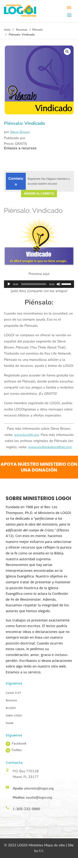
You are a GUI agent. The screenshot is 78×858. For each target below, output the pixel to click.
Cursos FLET (13, 693)
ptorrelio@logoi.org (39, 788)
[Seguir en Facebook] (8, 744)
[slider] (67, 283)
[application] (39, 284)
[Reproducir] (9, 284)
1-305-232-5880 (26, 809)
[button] (67, 51)
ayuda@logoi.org (39, 797)
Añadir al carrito (39, 193)
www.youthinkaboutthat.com (50, 447)
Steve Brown (20, 132)
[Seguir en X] (8, 750)
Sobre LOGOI (14, 715)
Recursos (21, 30)
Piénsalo (37, 30)
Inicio (7, 30)
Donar (9, 723)
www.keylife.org (26, 434)
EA (41, 851)
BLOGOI (11, 708)
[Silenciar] (58, 284)
